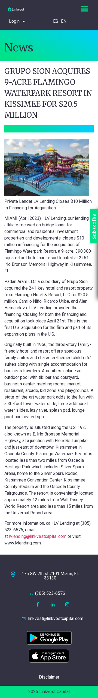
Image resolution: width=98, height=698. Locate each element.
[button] (84, 9)
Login (14, 21)
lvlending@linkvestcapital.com (37, 536)
